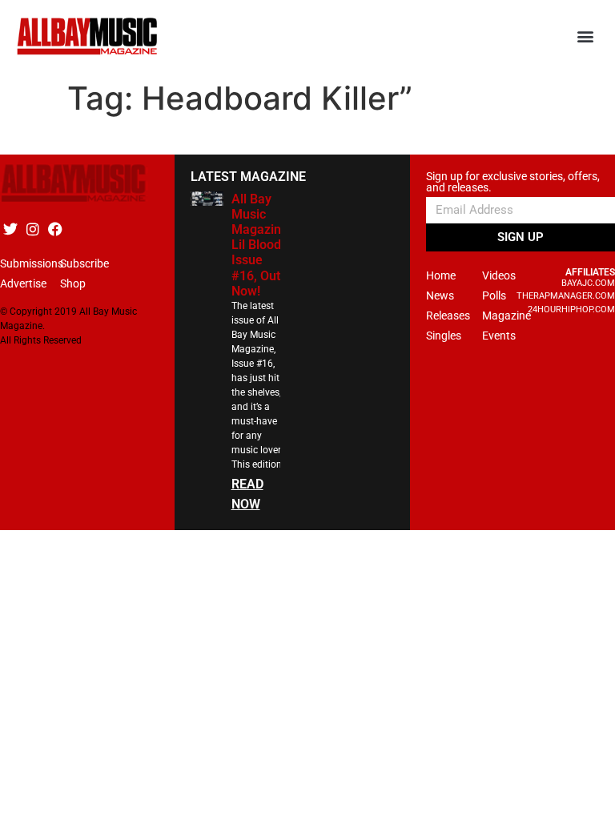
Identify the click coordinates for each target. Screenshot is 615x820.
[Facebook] (55, 229)
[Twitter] (10, 229)
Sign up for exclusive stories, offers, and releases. (513, 182)
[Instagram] (32, 229)
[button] (586, 36)
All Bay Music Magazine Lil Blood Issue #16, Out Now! (259, 245)
